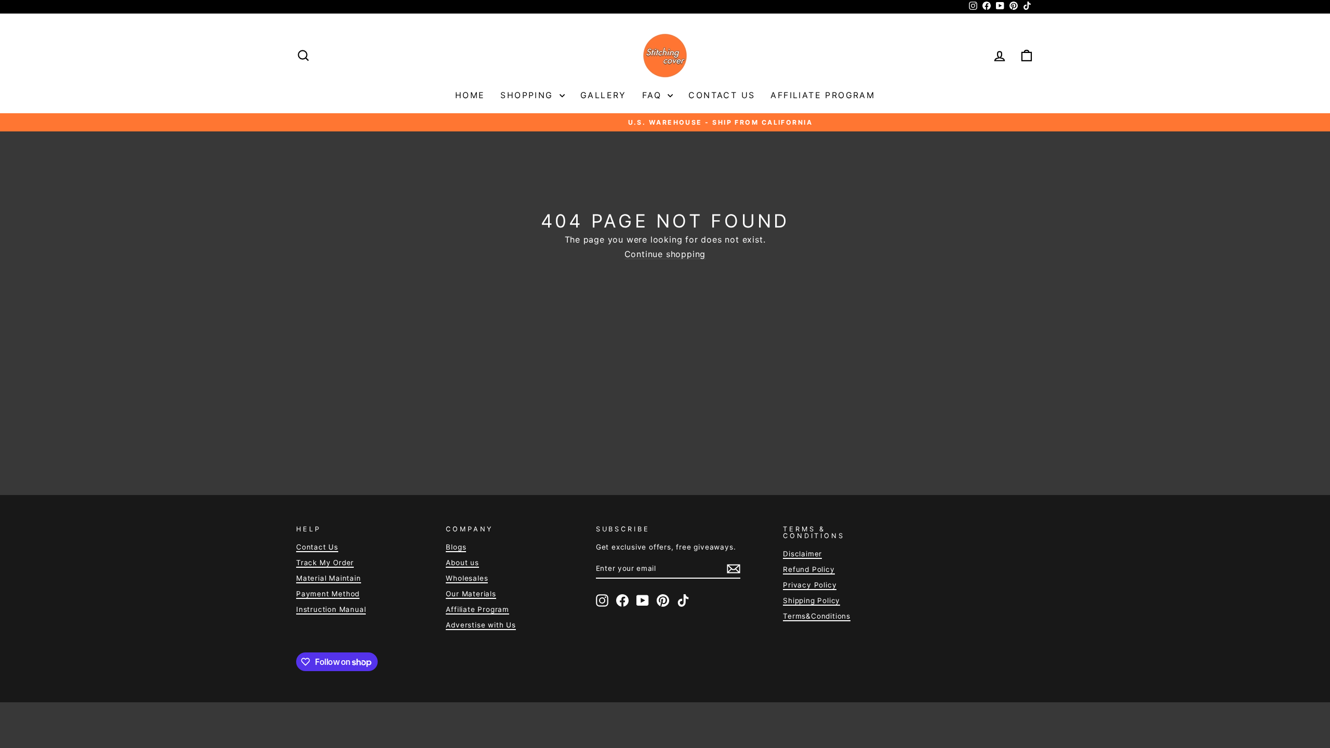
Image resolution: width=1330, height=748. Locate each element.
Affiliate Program (822, 95)
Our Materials (471, 594)
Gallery (603, 95)
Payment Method (328, 594)
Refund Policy (808, 569)
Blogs (456, 547)
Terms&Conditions (816, 616)
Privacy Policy (809, 585)
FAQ (654, 95)
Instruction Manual (331, 609)
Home (470, 95)
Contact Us (721, 95)
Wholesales (467, 578)
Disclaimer (802, 554)
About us (462, 562)
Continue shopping (665, 254)
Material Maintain (328, 578)
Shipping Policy (811, 600)
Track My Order (325, 562)
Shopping (528, 95)
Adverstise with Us (480, 625)
